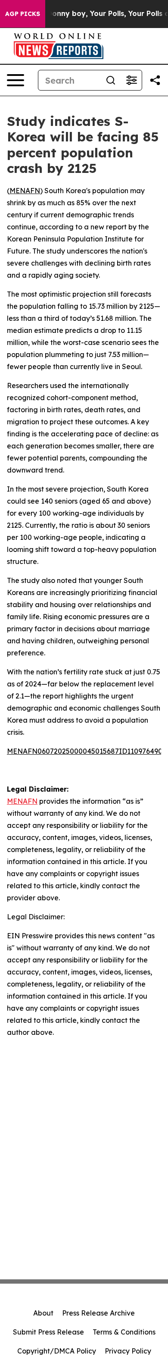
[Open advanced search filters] (131, 80)
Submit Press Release (48, 1332)
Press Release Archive (98, 1313)
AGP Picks (22, 14)
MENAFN (24, 190)
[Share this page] (155, 80)
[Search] (110, 80)
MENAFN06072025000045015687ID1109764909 (86, 751)
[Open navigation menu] (15, 80)
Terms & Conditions (124, 1332)
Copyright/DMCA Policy (56, 1351)
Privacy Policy (128, 1351)
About (43, 1313)
